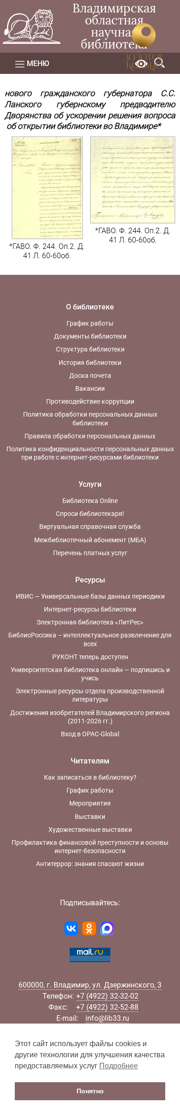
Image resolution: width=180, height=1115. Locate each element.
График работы (90, 323)
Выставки (90, 816)
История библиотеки (90, 362)
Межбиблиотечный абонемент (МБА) (90, 540)
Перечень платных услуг (90, 553)
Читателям (90, 761)
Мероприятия (90, 803)
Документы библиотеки (90, 336)
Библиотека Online (90, 500)
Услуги (90, 484)
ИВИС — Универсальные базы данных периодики (90, 596)
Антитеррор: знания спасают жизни (90, 863)
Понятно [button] (90, 1091)
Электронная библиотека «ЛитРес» (90, 622)
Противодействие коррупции (90, 401)
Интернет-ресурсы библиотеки (90, 609)
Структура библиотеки (90, 349)
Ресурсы (90, 580)
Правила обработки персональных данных (90, 436)
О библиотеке (90, 307)
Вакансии (90, 388)
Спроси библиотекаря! (90, 513)
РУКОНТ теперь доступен (90, 657)
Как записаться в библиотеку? (90, 777)
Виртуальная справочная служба (90, 526)
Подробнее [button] (118, 1066)
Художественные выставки (90, 829)
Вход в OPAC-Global (90, 734)
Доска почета (90, 375)
